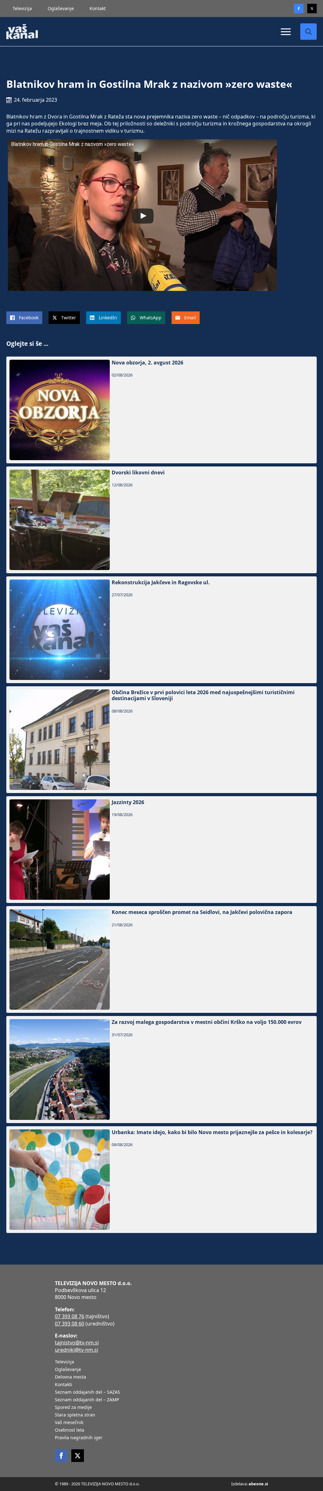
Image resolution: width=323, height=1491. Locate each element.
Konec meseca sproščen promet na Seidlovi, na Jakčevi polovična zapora (202, 912)
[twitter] (312, 8)
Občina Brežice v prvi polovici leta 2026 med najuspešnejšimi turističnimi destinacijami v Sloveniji (203, 695)
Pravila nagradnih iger (79, 1437)
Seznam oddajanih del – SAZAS (87, 1392)
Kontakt (98, 8)
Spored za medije (73, 1407)
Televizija (22, 8)
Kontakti (63, 1384)
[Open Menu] (286, 32)
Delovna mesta (70, 1377)
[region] (82, 1441)
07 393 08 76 (69, 1316)
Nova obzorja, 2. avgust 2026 (147, 363)
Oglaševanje (61, 8)
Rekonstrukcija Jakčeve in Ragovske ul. (161, 583)
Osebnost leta (69, 1430)
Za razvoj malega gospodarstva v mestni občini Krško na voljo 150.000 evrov (207, 1022)
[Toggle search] (308, 31)
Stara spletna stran (75, 1415)
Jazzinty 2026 (128, 802)
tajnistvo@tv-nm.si (77, 1342)
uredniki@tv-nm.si (76, 1349)
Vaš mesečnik (69, 1422)
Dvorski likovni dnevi (138, 473)
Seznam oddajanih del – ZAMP (87, 1400)
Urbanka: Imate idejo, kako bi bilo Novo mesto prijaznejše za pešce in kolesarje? (212, 1132)
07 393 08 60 (69, 1323)
